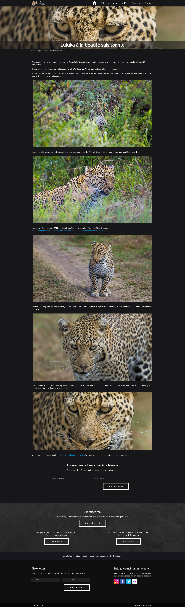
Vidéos (125, 3)
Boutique (136, 3)
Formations (128, 541)
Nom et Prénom (37, 580)
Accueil (33, 51)
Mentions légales (38, 605)
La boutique (56, 541)
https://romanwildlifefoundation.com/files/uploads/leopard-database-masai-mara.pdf (67, 230)
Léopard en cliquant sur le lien (72, 455)
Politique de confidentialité (143, 605)
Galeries (105, 3)
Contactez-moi (92, 523)
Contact (148, 3)
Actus (115, 3)
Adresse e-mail (68, 580)
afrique (39, 51)
